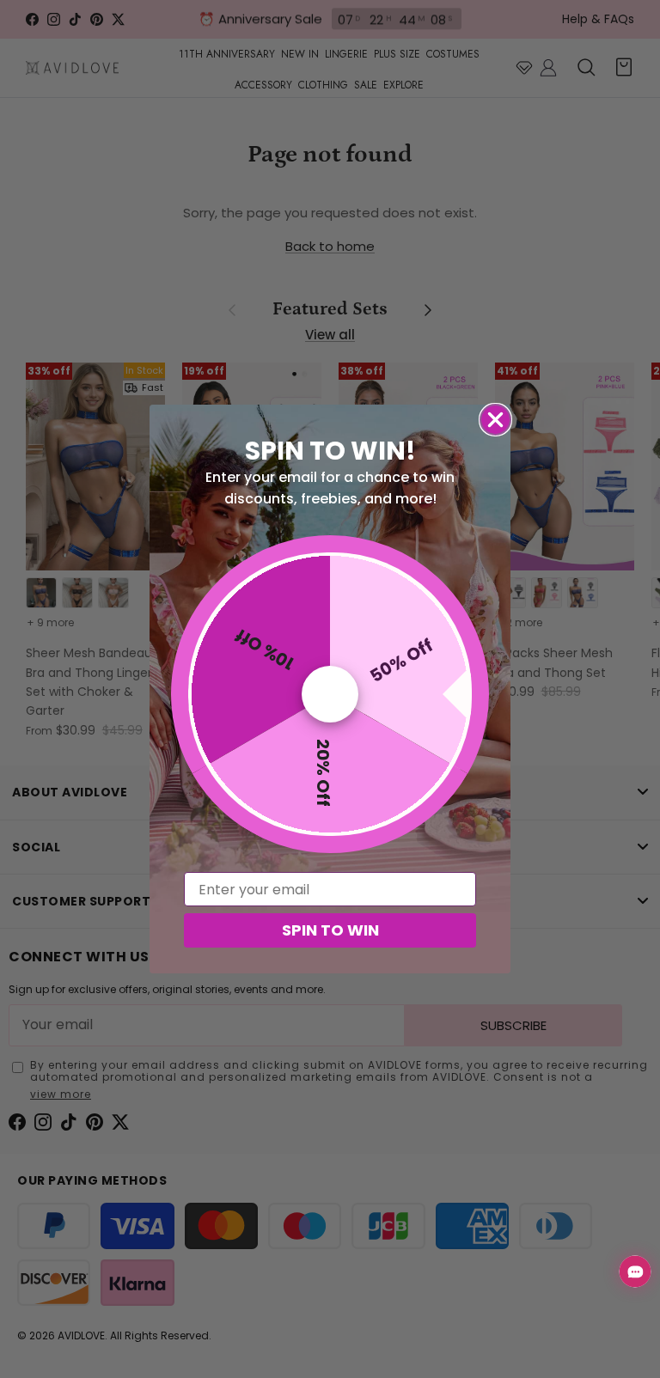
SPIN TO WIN (330, 930)
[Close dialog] (495, 420)
